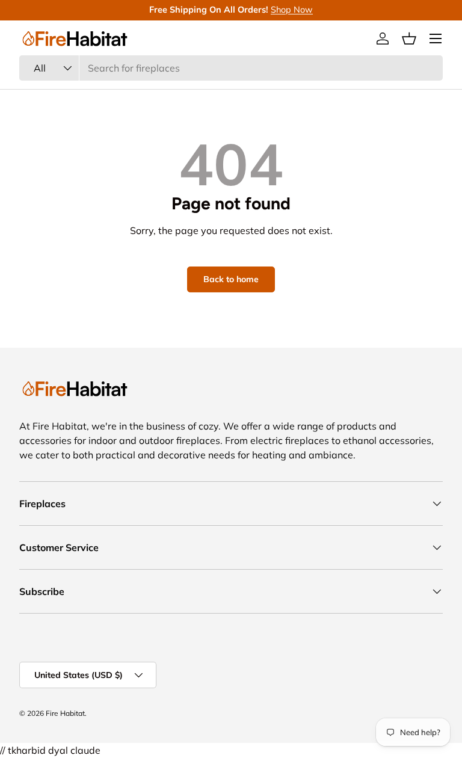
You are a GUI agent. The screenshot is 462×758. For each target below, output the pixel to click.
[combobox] (231, 68)
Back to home (231, 279)
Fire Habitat (65, 713)
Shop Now (292, 9)
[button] (409, 38)
